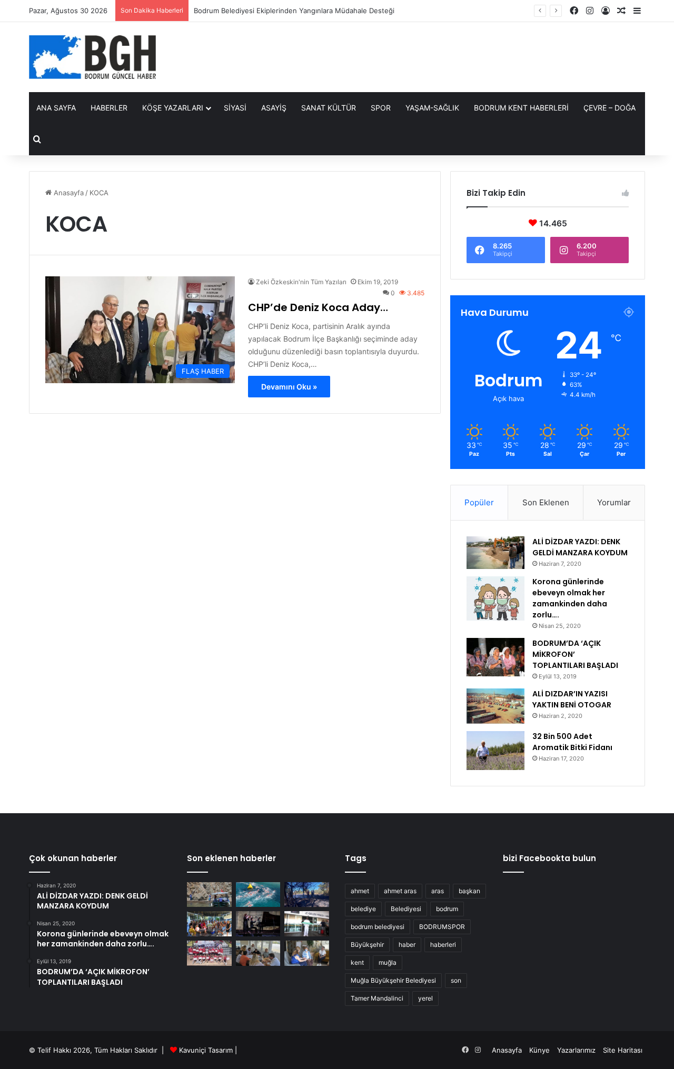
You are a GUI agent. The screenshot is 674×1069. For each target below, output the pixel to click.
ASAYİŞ (273, 107)
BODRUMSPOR (442, 927)
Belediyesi (406, 909)
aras (437, 891)
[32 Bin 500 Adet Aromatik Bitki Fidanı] (495, 750)
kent (357, 962)
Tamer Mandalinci (377, 998)
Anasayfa (68, 192)
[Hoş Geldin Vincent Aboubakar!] (306, 923)
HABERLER (109, 107)
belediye (363, 909)
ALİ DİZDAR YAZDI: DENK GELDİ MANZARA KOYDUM (580, 547)
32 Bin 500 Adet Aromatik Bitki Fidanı (572, 742)
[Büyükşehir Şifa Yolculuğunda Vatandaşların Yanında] (306, 953)
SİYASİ (235, 107)
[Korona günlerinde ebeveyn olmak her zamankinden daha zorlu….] (495, 598)
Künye (539, 1050)
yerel (425, 998)
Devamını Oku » (289, 386)
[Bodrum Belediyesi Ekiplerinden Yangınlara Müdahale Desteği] (306, 894)
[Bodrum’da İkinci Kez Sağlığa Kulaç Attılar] (258, 894)
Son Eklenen (545, 502)
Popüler (479, 502)
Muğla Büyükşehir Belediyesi (393, 980)
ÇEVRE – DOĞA (609, 107)
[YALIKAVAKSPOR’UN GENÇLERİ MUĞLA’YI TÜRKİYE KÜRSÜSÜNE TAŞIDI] (209, 953)
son (456, 980)
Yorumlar (614, 502)
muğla (388, 962)
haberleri (443, 944)
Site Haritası (622, 1050)
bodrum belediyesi (377, 927)
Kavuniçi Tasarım (206, 1050)
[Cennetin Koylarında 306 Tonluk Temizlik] (209, 894)
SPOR (381, 107)
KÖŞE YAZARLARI (172, 107)
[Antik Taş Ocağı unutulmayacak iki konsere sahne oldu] (258, 923)
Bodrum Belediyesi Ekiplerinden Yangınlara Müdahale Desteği (294, 10)
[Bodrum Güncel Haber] (92, 57)
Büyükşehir (367, 944)
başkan (469, 891)
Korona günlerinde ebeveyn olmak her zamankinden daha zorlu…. (569, 598)
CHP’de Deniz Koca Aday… (318, 307)
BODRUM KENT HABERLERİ (521, 107)
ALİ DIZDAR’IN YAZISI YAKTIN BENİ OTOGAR (571, 699)
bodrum (447, 909)
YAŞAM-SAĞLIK (432, 107)
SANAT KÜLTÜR (328, 107)
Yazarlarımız (576, 1050)
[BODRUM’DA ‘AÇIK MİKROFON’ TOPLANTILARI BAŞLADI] (495, 657)
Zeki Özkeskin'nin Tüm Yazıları (301, 282)
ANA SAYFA (56, 107)
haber (407, 944)
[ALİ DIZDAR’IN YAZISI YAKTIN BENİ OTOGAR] (495, 706)
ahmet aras (400, 891)
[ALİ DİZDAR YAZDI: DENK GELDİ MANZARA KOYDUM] (495, 552)
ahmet (360, 891)
